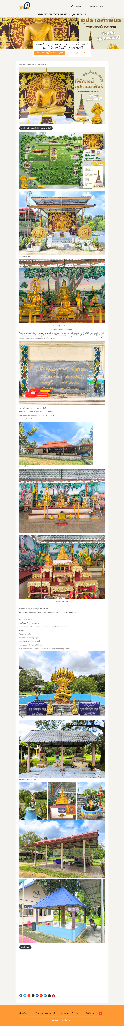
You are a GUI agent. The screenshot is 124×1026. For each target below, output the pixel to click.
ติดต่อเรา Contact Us (96, 6)
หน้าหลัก (70, 6)
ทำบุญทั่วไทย (48, 52)
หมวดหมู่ (78, 6)
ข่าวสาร (86, 6)
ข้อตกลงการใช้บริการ (71, 1013)
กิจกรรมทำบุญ (40, 52)
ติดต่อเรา (90, 1013)
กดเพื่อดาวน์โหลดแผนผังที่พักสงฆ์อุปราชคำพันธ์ (36, 128)
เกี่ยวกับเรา (24, 1013)
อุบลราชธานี (56, 54)
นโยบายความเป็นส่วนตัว (45, 1013)
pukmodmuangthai (84, 54)
